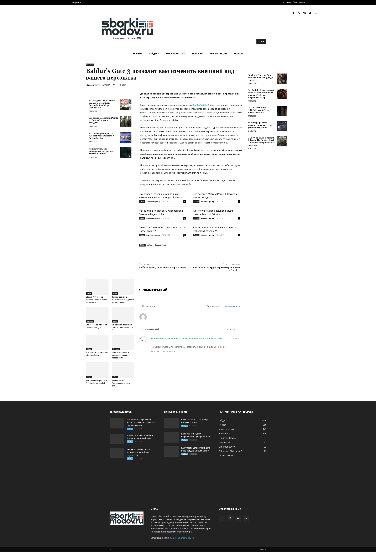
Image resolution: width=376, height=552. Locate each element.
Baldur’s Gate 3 (201, 104)
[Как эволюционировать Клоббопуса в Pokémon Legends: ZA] (125, 137)
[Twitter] (299, 13)
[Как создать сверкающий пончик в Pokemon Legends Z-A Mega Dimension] (125, 104)
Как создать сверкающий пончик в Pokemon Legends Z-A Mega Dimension (102, 104)
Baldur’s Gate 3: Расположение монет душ (121, 383)
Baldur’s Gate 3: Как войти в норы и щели (162, 267)
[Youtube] (310, 13)
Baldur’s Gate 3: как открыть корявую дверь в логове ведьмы (123, 299)
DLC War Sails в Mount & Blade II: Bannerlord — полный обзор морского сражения (261, 141)
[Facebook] (293, 13)
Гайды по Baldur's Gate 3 (156, 245)
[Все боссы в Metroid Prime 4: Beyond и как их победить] (125, 121)
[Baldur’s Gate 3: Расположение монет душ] (123, 370)
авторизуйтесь (232, 306)
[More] (192, 253)
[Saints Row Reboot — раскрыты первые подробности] (123, 342)
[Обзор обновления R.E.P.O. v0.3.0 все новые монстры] (282, 111)
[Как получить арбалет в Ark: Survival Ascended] (97, 370)
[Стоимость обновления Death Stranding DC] (97, 315)
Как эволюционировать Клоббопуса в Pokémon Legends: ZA (101, 136)
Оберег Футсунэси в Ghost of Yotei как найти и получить (96, 299)
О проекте (262, 549)
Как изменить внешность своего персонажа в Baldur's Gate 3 (188, 338)
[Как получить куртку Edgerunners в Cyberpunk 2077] (171, 437)
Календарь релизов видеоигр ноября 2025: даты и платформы (260, 125)
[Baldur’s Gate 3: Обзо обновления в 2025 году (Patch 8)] (282, 79)
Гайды (142, 201)
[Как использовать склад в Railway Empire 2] (97, 342)
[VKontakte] (304, 13)
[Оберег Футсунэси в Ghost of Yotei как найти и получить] (97, 287)
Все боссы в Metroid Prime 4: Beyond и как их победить (103, 120)
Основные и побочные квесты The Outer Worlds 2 (122, 327)
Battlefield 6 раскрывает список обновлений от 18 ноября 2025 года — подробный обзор (261, 94)
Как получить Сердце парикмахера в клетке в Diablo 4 (216, 269)
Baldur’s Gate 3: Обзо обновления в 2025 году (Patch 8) (260, 77)
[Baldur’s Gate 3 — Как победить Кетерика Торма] (171, 423)
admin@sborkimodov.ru (182, 537)
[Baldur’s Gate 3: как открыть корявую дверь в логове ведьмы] (123, 287)
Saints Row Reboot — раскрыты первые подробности (120, 355)
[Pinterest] (179, 253)
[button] (316, 12)
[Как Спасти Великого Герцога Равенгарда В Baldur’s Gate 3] (171, 451)
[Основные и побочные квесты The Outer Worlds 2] (123, 315)
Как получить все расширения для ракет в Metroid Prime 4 (101, 151)
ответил (208, 150)
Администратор (93, 85)
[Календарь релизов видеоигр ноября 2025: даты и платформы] (282, 126)
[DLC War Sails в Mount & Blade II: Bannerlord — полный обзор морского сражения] (282, 141)
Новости (90, 65)
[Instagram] (230, 518)
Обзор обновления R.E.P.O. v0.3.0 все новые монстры (258, 110)
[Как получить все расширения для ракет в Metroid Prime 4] (125, 152)
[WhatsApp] (185, 253)
